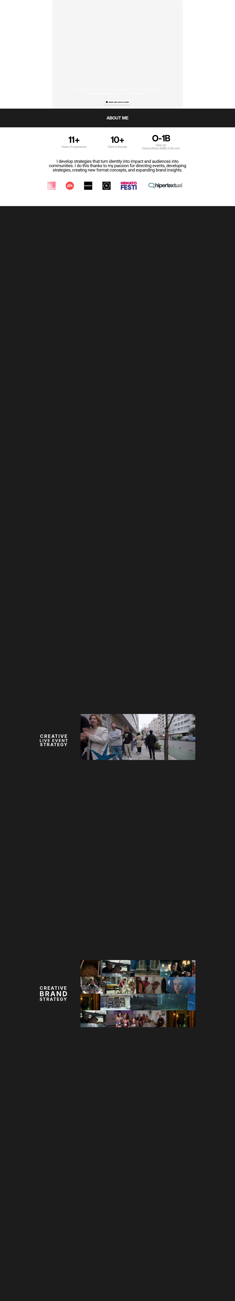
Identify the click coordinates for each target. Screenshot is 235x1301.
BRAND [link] (54, 994)
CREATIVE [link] (54, 736)
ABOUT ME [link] (117, 118)
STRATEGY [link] (54, 744)
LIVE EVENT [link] (54, 740)
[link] (117, 993)
